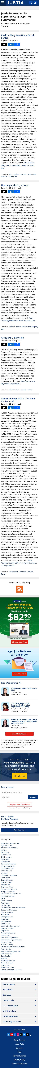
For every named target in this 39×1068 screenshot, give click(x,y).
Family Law (5, 903)
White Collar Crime (7, 967)
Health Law (5, 914)
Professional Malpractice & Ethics (13, 947)
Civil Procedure (13, 174)
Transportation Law (8, 960)
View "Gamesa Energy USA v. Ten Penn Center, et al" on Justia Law (19, 563)
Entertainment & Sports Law (11, 894)
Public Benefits (6, 949)
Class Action (5, 862)
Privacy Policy (19, 1060)
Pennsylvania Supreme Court (11, 940)
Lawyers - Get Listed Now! (19, 804)
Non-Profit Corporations (9, 937)
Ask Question (19, 830)
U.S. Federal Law (10, 1005)
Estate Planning (6, 901)
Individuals (8, 989)
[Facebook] (15, 1034)
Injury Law (4, 919)
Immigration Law (7, 917)
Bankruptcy (5, 852)
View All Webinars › (19, 734)
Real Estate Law (6, 954)
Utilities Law (5, 965)
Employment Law (7, 887)
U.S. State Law (9, 1011)
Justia (22, 1030)
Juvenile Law (5, 924)
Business (7, 995)
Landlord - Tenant (26, 174)
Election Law (5, 885)
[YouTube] (11, 1034)
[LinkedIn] (8, 1034)
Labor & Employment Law (10, 926)
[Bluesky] (24, 1034)
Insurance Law (6, 921)
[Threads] (21, 1034)
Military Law (5, 935)
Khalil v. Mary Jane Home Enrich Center (18, 36)
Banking (4, 850)
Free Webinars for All (11, 683)
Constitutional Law (7, 866)
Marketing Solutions (12, 1021)
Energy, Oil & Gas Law (9, 889)
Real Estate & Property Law (10, 951)
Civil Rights (5, 859)
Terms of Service (19, 1056)
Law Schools (8, 1000)
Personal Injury (6, 942)
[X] (27, 1034)
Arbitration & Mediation (9, 848)
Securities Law (6, 956)
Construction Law (7, 868)
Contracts (22, 572)
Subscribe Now (19, 776)
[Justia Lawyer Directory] (30, 1034)
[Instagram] (18, 1034)
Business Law (13, 572)
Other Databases (10, 1016)
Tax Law (4, 958)
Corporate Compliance (9, 875)
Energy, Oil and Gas (8, 891)
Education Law (6, 882)
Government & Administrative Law (13, 908)
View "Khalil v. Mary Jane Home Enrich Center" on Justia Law (17, 165)
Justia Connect (19, 1040)
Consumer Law (6, 871)
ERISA (3, 898)
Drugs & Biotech (7, 880)
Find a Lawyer (7, 787)
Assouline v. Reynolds (12, 337)
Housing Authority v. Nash (15, 185)
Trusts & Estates (7, 963)
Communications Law (8, 864)
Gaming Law (5, 905)
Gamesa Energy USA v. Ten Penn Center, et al (18, 400)
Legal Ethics (5, 931)
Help (19, 1052)
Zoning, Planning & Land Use (11, 970)
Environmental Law (8, 896)
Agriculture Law (6, 845)
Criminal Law (5, 878)
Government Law (7, 912)
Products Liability (7, 944)
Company (19, 1048)
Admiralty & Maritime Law (10, 843)
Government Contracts (9, 910)
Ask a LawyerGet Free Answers (9, 817)
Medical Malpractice (8, 933)
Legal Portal (19, 1044)
